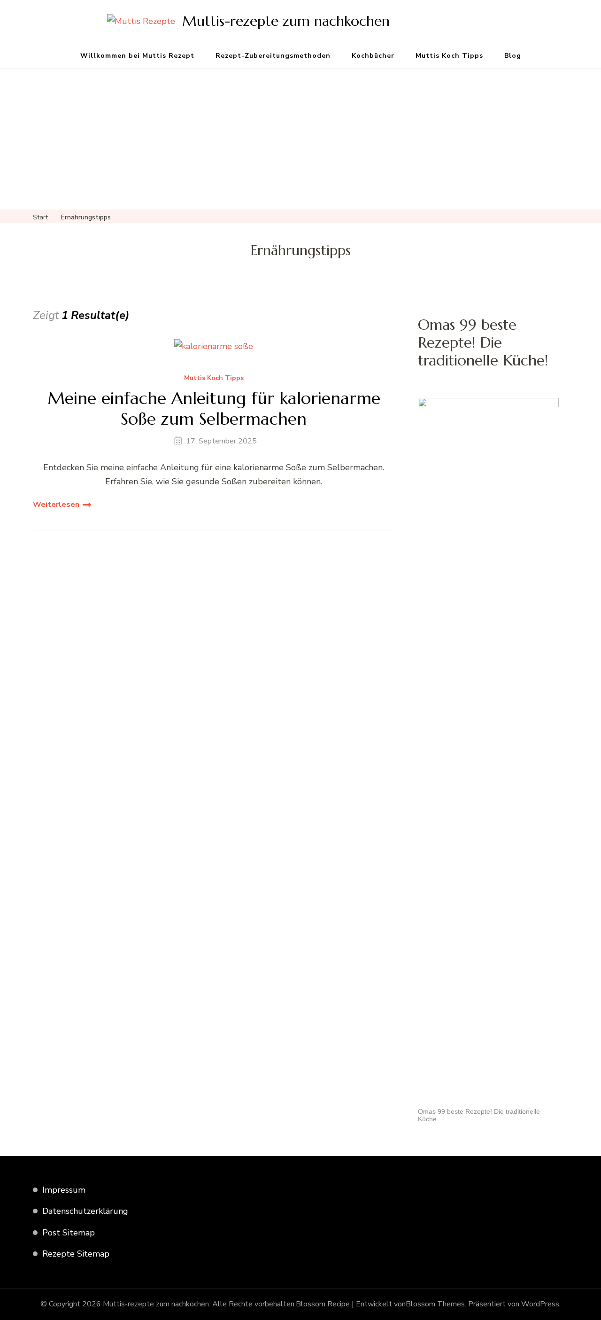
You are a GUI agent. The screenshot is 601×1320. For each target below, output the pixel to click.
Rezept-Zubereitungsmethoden (273, 55)
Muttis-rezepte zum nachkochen (286, 21)
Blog (512, 55)
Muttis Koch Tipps (449, 55)
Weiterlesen (56, 504)
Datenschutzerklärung (85, 1211)
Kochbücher (373, 55)
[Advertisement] (300, 139)
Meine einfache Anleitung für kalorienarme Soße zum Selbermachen (213, 408)
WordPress (540, 1304)
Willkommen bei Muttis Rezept (137, 55)
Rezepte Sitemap (75, 1253)
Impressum (63, 1190)
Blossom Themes (435, 1304)
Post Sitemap (68, 1232)
